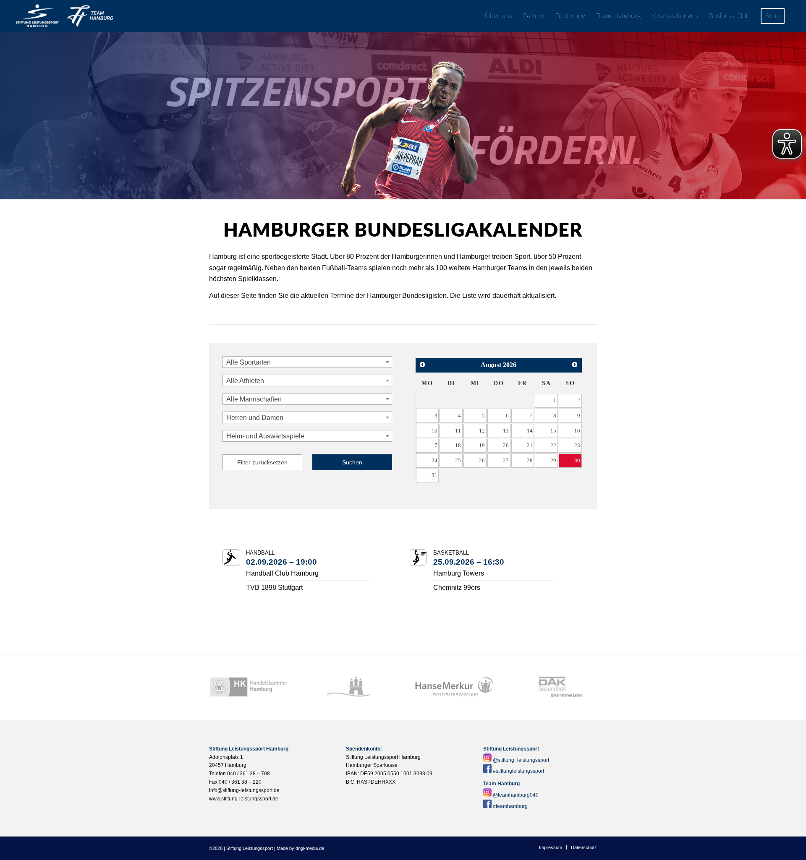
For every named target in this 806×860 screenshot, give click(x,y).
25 (458, 460)
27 (506, 460)
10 (434, 430)
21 (530, 445)
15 (553, 430)
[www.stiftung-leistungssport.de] (64, 16)
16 (577, 430)
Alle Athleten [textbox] (245, 380)
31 (434, 475)
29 (553, 460)
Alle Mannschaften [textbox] (254, 399)
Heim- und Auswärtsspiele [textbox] (265, 436)
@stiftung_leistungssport (521, 760)
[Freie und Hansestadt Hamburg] (351, 686)
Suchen (352, 462)
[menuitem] (498, 16)
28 (530, 460)
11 (458, 430)
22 (553, 445)
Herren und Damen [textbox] (254, 417)
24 (434, 460)
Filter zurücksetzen (262, 462)
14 (530, 430)
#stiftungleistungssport (518, 771)
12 (482, 430)
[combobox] (307, 362)
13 (506, 430)
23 (577, 445)
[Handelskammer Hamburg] (248, 686)
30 (577, 460)
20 (506, 445)
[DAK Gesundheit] (557, 686)
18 (458, 445)
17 (434, 445)
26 (482, 460)
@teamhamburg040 (516, 795)
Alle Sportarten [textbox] (248, 362)
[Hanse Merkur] (454, 686)
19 (482, 445)
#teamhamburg (510, 806)
